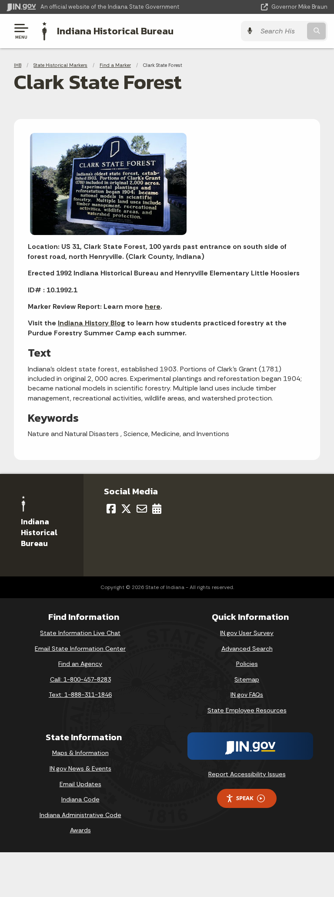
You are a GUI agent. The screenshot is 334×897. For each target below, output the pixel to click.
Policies (247, 664)
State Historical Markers (60, 65)
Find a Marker (115, 65)
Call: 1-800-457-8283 (80, 679)
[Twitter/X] (126, 508)
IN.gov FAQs (246, 694)
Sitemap (246, 679)
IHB (17, 65)
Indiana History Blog (91, 323)
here (152, 306)
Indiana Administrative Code (80, 815)
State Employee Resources (247, 710)
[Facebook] (111, 508)
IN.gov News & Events (80, 768)
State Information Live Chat (80, 633)
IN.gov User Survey (247, 633)
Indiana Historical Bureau (115, 30)
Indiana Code (80, 799)
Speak (245, 798)
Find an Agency (80, 664)
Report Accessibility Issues (247, 774)
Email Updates (80, 784)
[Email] (142, 508)
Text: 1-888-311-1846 (80, 694)
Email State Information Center (80, 648)
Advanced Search (247, 648)
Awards (80, 830)
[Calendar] (156, 508)
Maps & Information (80, 753)
